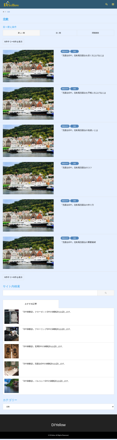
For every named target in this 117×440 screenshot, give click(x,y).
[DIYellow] (16, 4)
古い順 (58, 33)
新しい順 (21, 33)
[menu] (112, 4)
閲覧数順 (95, 33)
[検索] (106, 4)
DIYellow (58, 425)
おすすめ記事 (31, 304)
